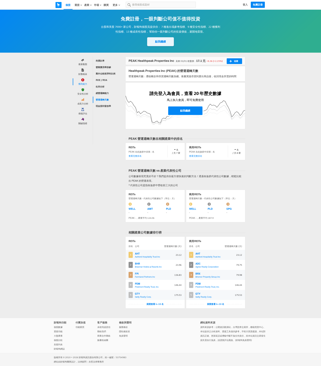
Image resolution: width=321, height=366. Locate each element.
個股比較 (58, 340)
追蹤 (236, 61)
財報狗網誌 (59, 349)
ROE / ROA (101, 80)
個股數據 (58, 327)
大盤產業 (58, 336)
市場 (96, 5)
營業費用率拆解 (103, 67)
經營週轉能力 (102, 93)
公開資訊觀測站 (223, 327)
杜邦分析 (100, 86)
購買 (106, 5)
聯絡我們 (101, 331)
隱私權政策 (124, 331)
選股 (77, 5)
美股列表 (58, 344)
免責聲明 (123, 336)
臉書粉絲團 (102, 340)
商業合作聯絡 (103, 336)
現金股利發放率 (103, 106)
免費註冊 (258, 4)
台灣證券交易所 (240, 327)
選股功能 (58, 331)
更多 (115, 5)
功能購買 (80, 327)
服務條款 (123, 327)
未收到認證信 (103, 327)
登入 (245, 4)
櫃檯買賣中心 (256, 327)
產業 (86, 5)
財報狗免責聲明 (243, 340)
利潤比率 (100, 60)
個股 (68, 5)
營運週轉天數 (102, 99)
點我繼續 (160, 41)
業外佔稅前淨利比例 (105, 73)
